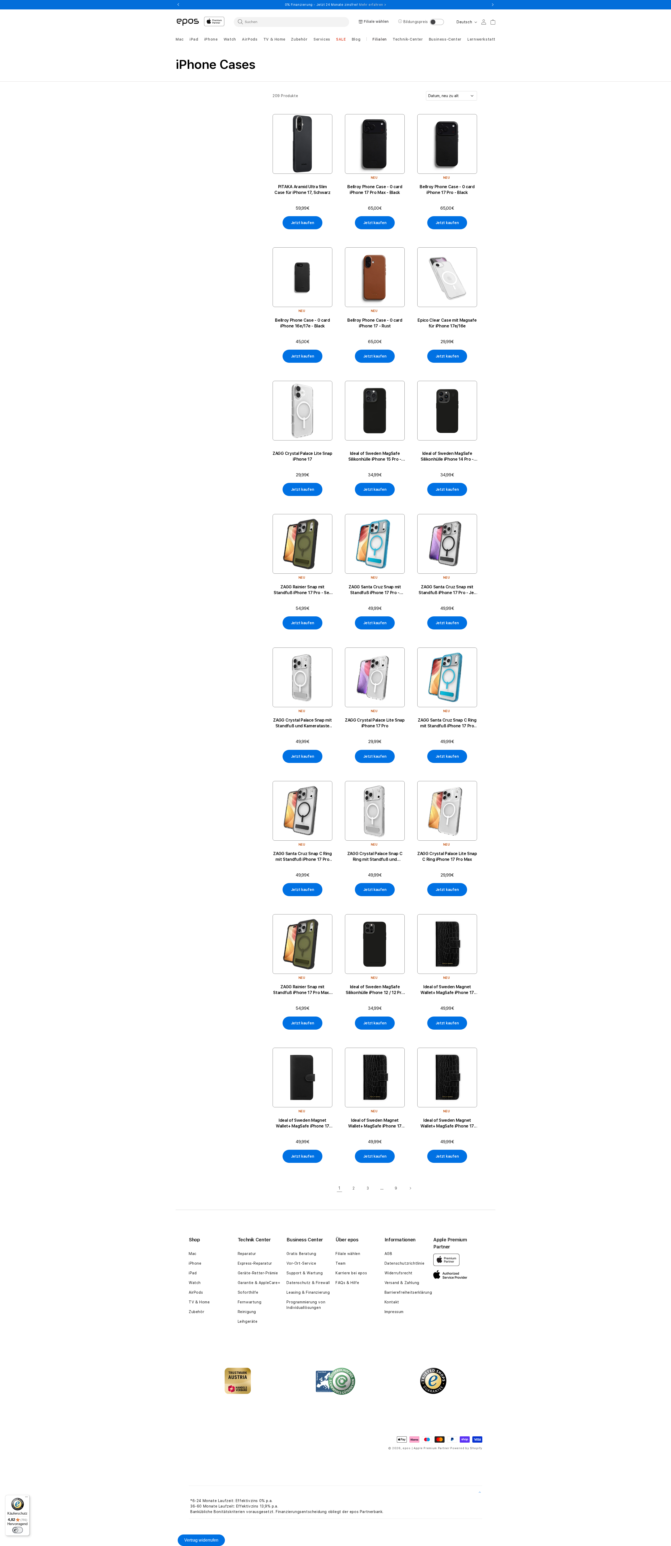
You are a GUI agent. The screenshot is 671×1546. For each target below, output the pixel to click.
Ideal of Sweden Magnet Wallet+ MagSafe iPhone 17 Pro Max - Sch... (447, 990)
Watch (195, 1283)
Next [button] (492, 4)
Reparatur (247, 1254)
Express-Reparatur (255, 1263)
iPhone (195, 1263)
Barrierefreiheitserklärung (408, 1292)
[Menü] (26, 1498)
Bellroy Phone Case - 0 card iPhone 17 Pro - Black (447, 189)
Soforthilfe (248, 1292)
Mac (193, 1254)
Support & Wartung (304, 1273)
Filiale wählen (348, 1254)
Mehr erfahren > (372, 5)
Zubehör (196, 1312)
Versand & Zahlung (402, 1283)
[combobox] (291, 21)
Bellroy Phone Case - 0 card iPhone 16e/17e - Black (302, 323)
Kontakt (392, 1302)
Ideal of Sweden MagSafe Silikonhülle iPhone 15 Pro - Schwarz (374, 456)
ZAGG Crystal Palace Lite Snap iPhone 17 (302, 456)
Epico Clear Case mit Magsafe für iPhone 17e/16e (447, 323)
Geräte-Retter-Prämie (258, 1273)
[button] (180, 39)
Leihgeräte (248, 1321)
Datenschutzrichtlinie (405, 1263)
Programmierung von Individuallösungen (305, 1305)
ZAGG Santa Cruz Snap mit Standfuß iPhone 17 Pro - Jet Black (447, 590)
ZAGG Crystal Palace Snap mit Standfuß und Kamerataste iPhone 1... (302, 723)
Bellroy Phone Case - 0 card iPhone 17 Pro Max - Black (374, 189)
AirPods (196, 1292)
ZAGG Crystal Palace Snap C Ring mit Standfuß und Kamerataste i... (375, 856)
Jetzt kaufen (302, 223)
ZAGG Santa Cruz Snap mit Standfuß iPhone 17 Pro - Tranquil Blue (375, 590)
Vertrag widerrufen (201, 1540)
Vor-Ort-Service (301, 1263)
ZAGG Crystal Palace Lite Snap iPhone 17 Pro (375, 723)
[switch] (17, 1530)
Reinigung (247, 1312)
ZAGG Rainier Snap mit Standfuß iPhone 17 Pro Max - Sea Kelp (302, 990)
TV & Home (199, 1302)
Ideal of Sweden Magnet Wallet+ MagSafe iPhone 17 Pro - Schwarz (447, 1123)
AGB (388, 1254)
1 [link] (339, 1188)
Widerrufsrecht (399, 1273)
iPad (193, 1273)
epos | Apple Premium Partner (426, 1448)
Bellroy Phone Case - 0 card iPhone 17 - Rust (374, 323)
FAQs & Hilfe (347, 1283)
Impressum (394, 1312)
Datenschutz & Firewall (308, 1283)
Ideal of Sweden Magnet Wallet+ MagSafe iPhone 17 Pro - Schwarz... (375, 1123)
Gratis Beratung (301, 1254)
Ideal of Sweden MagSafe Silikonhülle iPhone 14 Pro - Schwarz (447, 456)
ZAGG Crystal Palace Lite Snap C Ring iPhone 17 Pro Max (447, 856)
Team (340, 1263)
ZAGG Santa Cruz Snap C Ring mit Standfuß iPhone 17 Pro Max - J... (302, 856)
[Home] (188, 22)
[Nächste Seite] (410, 1188)
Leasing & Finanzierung (308, 1292)
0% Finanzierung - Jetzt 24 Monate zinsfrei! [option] (335, 5)
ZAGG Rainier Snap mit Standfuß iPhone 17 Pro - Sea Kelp (302, 590)
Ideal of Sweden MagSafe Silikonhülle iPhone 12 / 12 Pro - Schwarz (375, 990)
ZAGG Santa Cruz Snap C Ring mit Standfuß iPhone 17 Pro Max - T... (447, 723)
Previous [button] (178, 4)
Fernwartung (250, 1302)
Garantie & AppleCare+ (259, 1283)
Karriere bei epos (351, 1273)
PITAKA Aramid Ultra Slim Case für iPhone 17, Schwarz (302, 189)
